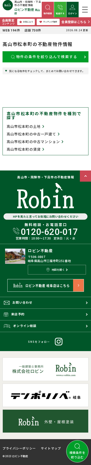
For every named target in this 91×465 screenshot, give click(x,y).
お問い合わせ (22, 302)
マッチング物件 (50, 21)
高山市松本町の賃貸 (24, 149)
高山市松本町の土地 (24, 126)
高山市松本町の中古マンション (33, 142)
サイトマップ (51, 448)
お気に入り (28, 21)
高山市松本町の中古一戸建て (31, 134)
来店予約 (18, 314)
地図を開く (58, 269)
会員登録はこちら (73, 22)
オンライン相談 (24, 325)
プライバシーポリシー (19, 448)
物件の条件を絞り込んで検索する (47, 56)
